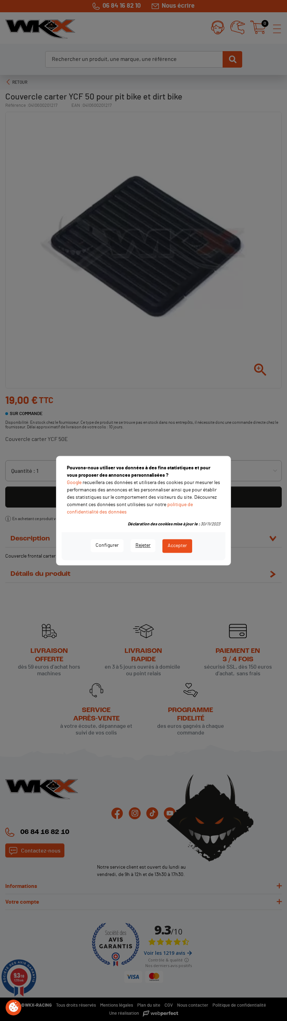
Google (74, 482)
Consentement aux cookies (14, 1007)
